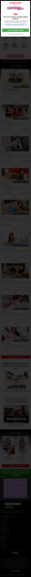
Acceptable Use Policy (11, 25)
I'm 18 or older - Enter (15, 30)
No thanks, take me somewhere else (15, 34)
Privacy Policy (21, 25)
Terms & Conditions (23, 24)
